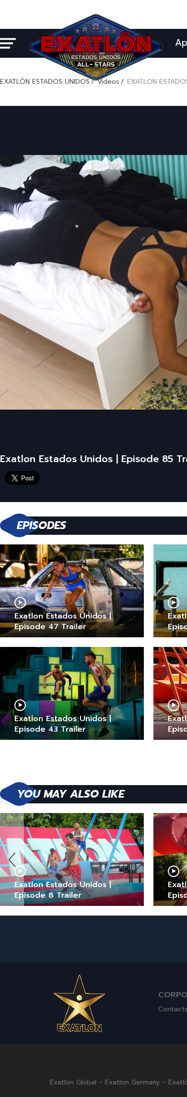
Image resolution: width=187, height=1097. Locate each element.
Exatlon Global (73, 1082)
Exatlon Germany (132, 1082)
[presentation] (12, 859)
